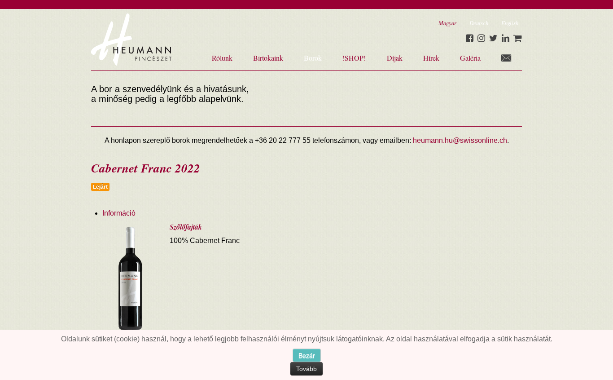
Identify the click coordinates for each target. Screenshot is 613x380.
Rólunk (222, 57)
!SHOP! (354, 57)
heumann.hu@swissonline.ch (460, 140)
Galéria (470, 57)
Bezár (306, 355)
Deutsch (478, 23)
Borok (313, 57)
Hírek (431, 57)
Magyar (447, 23)
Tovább (306, 368)
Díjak (395, 57)
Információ (119, 213)
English (509, 23)
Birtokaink (268, 57)
